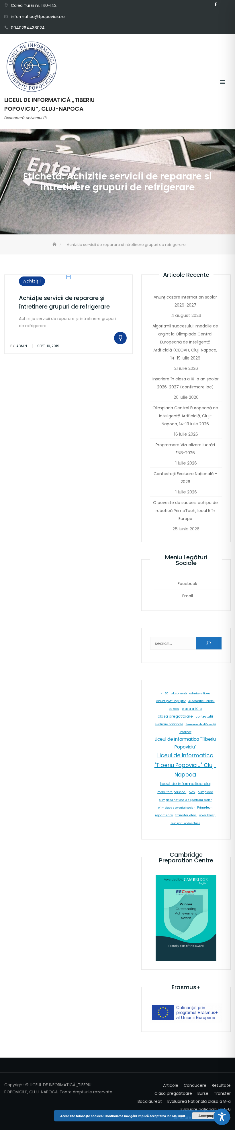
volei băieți (207, 815)
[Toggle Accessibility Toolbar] (222, 1117)
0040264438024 (28, 28)
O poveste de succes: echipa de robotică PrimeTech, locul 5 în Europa (185, 510)
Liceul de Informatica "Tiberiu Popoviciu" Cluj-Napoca (185, 765)
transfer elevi (186, 815)
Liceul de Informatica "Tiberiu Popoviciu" (185, 743)
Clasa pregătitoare (173, 1093)
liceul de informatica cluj (185, 784)
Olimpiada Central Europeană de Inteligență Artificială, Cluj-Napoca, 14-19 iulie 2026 (185, 416)
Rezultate (221, 1085)
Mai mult (178, 1116)
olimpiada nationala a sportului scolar (185, 800)
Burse (202, 1093)
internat (185, 732)
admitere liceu (199, 693)
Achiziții (32, 281)
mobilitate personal (171, 792)
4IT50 (165, 693)
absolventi (179, 693)
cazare (174, 709)
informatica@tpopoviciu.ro (38, 16)
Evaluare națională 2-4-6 (206, 1109)
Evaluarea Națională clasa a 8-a (199, 1101)
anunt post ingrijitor (171, 701)
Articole (170, 1085)
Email (224, 4)
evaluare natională (169, 724)
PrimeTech (205, 807)
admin (18, 345)
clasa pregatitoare (175, 716)
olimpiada (205, 792)
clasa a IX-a (192, 709)
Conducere (195, 1085)
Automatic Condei (201, 701)
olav (192, 792)
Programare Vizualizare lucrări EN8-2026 (185, 449)
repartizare (164, 815)
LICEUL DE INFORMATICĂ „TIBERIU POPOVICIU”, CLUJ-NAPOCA (49, 104)
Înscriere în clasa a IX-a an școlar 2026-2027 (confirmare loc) (185, 383)
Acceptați (206, 1115)
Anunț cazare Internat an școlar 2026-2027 (185, 301)
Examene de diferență (201, 724)
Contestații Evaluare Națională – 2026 (185, 478)
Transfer (222, 1093)
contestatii (204, 716)
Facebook (215, 4)
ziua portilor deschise (185, 823)
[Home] (55, 244)
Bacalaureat (150, 1101)
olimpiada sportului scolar (176, 807)
